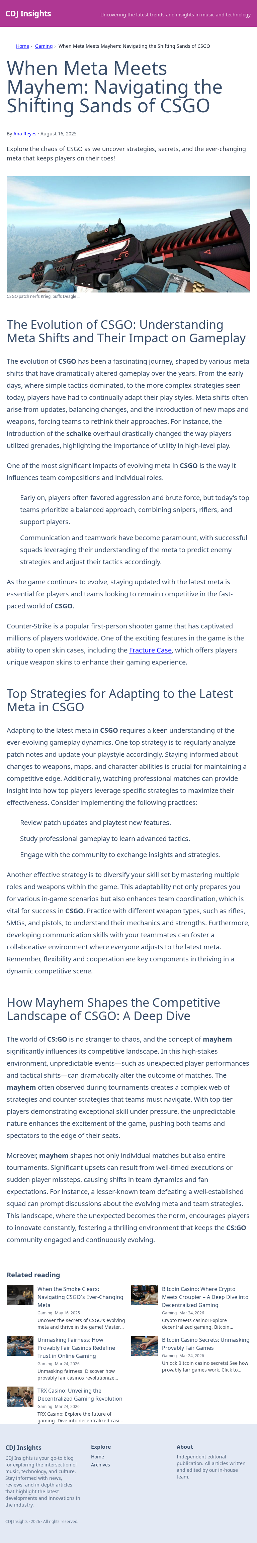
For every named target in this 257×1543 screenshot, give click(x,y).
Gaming (44, 46)
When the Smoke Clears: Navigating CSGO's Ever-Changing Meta (80, 1297)
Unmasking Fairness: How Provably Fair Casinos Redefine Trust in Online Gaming (76, 1347)
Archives (100, 1464)
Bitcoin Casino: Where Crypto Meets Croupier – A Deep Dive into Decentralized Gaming (205, 1297)
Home (22, 46)
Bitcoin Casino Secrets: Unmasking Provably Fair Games (206, 1343)
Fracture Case (150, 650)
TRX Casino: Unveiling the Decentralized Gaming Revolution (79, 1394)
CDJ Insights (28, 13)
